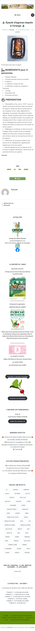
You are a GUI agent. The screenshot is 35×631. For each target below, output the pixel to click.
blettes (27, 493)
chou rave (18, 501)
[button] (17, 15)
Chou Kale (7, 501)
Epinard (17, 513)
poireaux (16, 540)
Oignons (7, 537)
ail (15, 169)
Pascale (11, 30)
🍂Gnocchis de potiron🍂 (8, 204)
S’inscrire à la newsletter (17, 398)
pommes (24, 544)
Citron (28, 501)
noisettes (9, 533)
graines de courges (10, 525)
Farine (26, 513)
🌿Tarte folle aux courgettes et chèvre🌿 (17, 442)
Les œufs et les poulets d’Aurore (21, 615)
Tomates (17, 552)
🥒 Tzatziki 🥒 (17, 449)
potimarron (8, 548)
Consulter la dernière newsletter (17, 376)
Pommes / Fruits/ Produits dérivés (12, 618)
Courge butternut (12, 509)
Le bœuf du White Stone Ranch (19, 620)
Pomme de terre (12, 544)
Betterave (17, 493)
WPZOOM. (32, 627)
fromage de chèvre (9, 521)
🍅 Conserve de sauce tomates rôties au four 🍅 (17, 437)
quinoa (7, 552)
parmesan (27, 537)
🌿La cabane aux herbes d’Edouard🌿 (17, 465)
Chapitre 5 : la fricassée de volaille (17, 601)
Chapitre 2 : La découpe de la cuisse (17, 594)
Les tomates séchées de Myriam (17, 439)
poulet (28, 548)
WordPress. (10, 627)
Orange (26, 169)
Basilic (7, 493)
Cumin (8, 513)
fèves (21, 521)
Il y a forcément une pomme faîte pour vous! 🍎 (17, 470)
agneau (9, 169)
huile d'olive (8, 529)
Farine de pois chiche (13, 517)
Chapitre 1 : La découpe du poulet (17, 592)
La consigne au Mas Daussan (17, 473)
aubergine (26, 489)
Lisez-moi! (17, 571)
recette (17, 32)
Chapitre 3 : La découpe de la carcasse (17, 596)
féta (29, 521)
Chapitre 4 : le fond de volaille (17, 598)
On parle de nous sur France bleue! (17, 468)
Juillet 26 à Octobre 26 (17, 421)
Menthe (20, 529)
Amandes (15, 489)
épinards (27, 552)
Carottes (11, 497)
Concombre (13, 505)
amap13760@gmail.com (17, 241)
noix (18, 533)
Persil (6, 540)
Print (18, 178)
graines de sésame (25, 525)
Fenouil (26, 517)
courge (23, 505)
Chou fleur (23, 497)
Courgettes (25, 509)
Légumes (6, 615)
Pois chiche (27, 540)
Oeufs (26, 533)
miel (20, 169)
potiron (19, 548)
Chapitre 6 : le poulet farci (17, 603)
